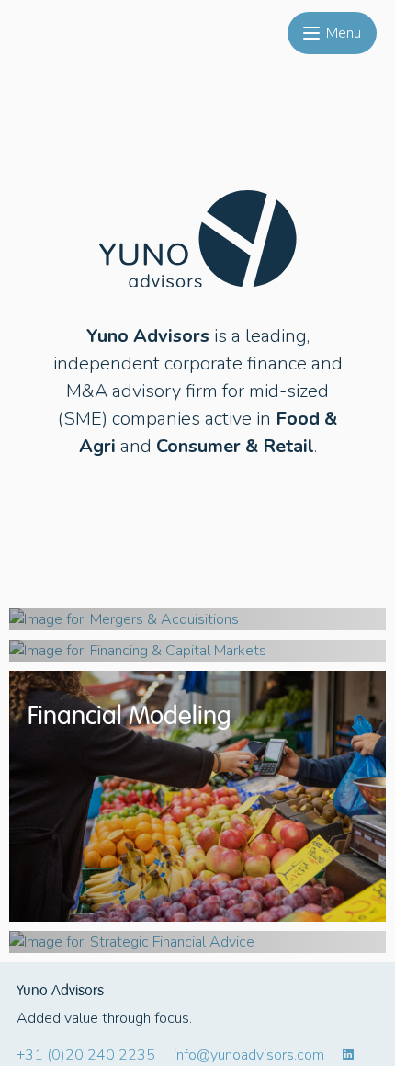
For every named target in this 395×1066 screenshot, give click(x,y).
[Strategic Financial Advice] (197, 942)
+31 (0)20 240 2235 (86, 1055)
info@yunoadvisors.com (249, 1055)
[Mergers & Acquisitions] (197, 619)
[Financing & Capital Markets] (197, 651)
